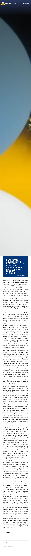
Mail (19, 3)
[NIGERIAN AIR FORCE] (3, 3)
